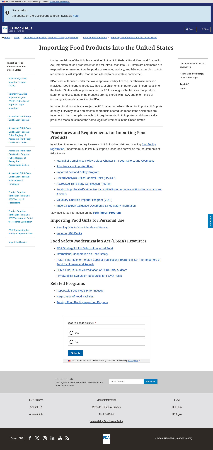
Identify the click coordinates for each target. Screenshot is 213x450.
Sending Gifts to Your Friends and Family (82, 227)
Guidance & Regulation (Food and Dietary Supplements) (51, 37)
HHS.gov (177, 407)
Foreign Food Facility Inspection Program (82, 302)
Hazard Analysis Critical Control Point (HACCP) (86, 178)
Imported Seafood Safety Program (78, 172)
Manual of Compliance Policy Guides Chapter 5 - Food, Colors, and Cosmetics (105, 160)
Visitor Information (106, 400)
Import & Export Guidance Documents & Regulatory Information (96, 205)
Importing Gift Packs (69, 233)
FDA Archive (36, 400)
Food (16, 37)
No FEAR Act (106, 414)
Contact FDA (17, 438)
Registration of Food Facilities (75, 296)
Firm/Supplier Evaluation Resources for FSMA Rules (89, 275)
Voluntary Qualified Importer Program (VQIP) (18, 82)
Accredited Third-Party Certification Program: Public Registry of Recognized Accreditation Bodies (20, 157)
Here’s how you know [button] (59, 2)
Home (7, 37)
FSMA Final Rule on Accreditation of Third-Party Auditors (92, 270)
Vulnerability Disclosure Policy (106, 421)
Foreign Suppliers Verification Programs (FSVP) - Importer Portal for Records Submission (21, 216)
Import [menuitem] (183, 88)
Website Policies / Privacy (106, 407)
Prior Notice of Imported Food (75, 166)
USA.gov (177, 414)
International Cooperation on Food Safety (82, 254)
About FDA (36, 407)
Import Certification (18, 242)
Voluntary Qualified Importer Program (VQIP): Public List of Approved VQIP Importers (19, 101)
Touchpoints (133, 360)
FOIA (177, 400)
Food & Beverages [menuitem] (189, 77)
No (76, 342)
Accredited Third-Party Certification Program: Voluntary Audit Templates (20, 178)
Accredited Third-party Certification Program (84, 183)
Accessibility (36, 414)
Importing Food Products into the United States (16, 66)
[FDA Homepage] (17, 29)
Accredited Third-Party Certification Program (20, 118)
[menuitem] (193, 66)
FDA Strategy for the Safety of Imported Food (21, 232)
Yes (77, 333)
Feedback (210, 221)
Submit (75, 353)
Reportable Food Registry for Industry (80, 290)
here (76, 15)
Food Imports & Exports (95, 37)
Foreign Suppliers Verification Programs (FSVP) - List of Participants (19, 197)
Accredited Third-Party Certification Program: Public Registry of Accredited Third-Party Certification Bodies (20, 135)
